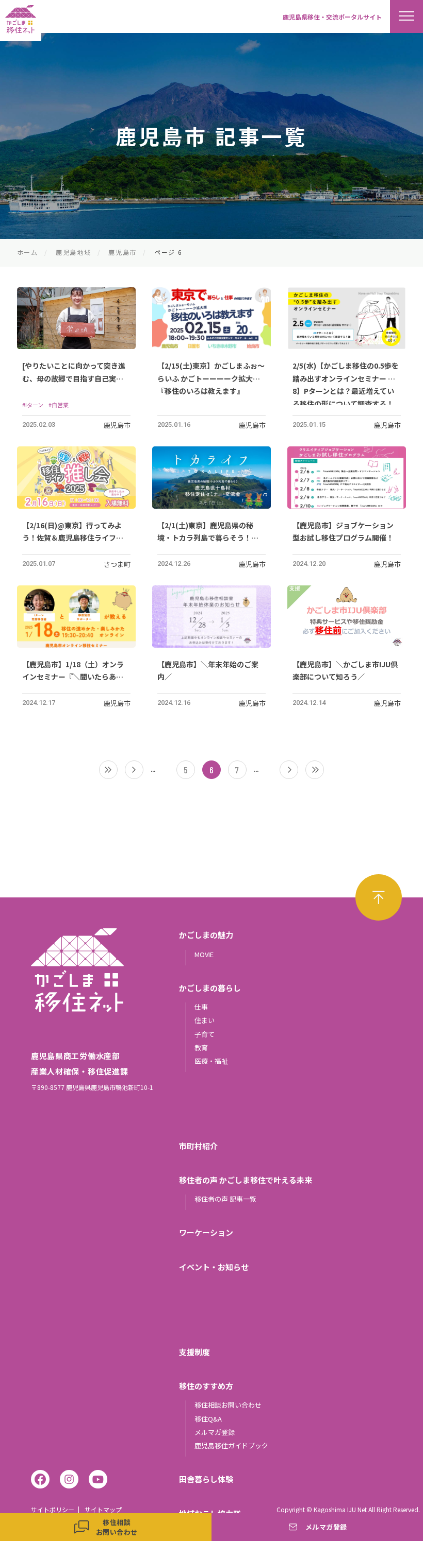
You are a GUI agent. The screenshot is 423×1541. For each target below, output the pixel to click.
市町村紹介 (198, 1145)
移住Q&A (208, 1419)
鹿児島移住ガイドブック (231, 1445)
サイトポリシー (52, 1509)
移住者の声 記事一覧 (225, 1199)
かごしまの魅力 (206, 934)
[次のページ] (289, 769)
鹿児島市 (122, 252)
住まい (204, 1020)
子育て (204, 1034)
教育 (201, 1047)
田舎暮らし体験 (206, 1479)
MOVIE (204, 954)
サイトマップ (103, 1509)
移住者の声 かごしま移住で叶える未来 (245, 1179)
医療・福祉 (211, 1061)
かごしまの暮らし (210, 987)
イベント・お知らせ (214, 1266)
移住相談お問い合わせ (228, 1405)
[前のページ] (134, 769)
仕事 (201, 1007)
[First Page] (108, 769)
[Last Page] (314, 769)
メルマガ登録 (214, 1432)
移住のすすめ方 (206, 1385)
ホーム (27, 252)
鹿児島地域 (73, 252)
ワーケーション (206, 1232)
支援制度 (194, 1351)
